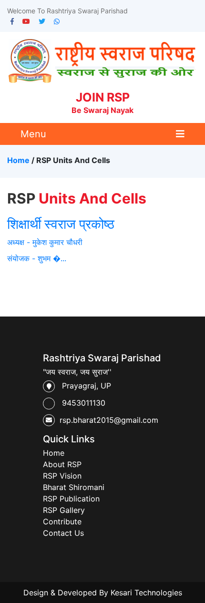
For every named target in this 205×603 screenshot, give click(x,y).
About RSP (62, 464)
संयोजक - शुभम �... (36, 258)
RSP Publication (71, 498)
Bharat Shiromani (73, 487)
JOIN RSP (102, 102)
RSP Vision (62, 475)
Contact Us (63, 533)
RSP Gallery (64, 510)
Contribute (62, 521)
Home (18, 160)
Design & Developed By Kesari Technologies (102, 592)
